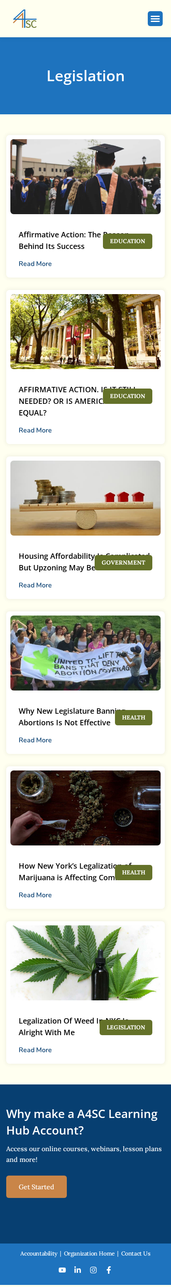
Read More (35, 263)
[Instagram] (93, 1270)
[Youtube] (62, 1270)
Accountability (38, 1253)
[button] (155, 18)
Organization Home (89, 1253)
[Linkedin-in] (77, 1270)
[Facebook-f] (109, 1270)
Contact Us (136, 1253)
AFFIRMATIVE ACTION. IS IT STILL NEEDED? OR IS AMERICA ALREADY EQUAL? (81, 401)
